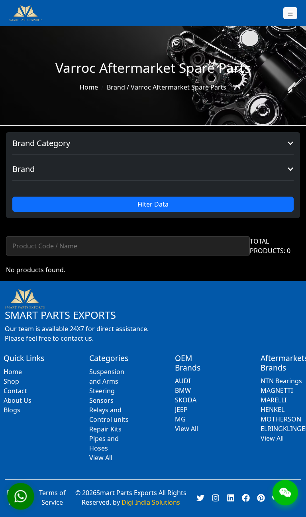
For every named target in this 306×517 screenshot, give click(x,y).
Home (89, 87)
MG (180, 419)
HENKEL (272, 409)
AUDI (182, 381)
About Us (17, 400)
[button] (153, 143)
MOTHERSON (281, 419)
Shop (11, 381)
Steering (102, 390)
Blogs (12, 410)
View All (100, 457)
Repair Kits (105, 429)
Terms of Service (52, 497)
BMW (183, 390)
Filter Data (153, 204)
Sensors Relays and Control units (109, 410)
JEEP (181, 409)
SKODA (185, 400)
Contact (15, 390)
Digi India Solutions (151, 502)
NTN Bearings (281, 381)
